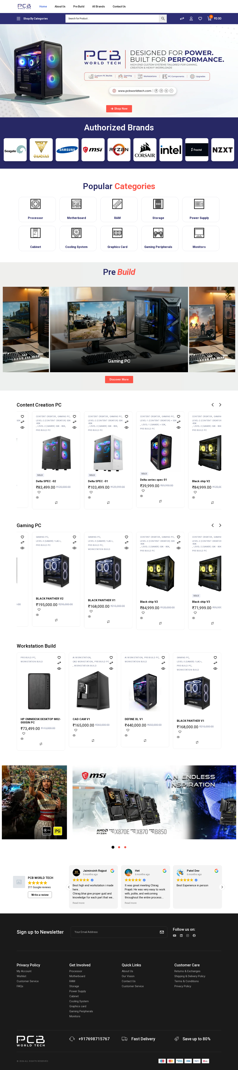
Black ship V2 (149, 481)
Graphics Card (117, 247)
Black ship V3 (201, 481)
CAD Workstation (83, 661)
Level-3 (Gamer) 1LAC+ (48, 541)
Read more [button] (78, 902)
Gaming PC (64, 416)
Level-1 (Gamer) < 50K (101, 424)
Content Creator (46, 416)
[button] (213, 404)
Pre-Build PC (43, 430)
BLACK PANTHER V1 (49, 600)
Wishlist (21, 976)
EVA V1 (197, 600)
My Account (24, 971)
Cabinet (35, 247)
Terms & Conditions (186, 981)
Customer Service (28, 981)
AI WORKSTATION (82, 657)
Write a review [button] (40, 894)
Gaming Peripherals (158, 247)
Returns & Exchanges (187, 971)
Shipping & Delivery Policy (189, 976)
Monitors (199, 247)
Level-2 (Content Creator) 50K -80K (53, 422)
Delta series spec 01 (101, 479)
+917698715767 (94, 1039)
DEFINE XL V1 (134, 719)
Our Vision (128, 976)
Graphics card (77, 1006)
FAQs (20, 986)
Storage (158, 218)
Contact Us (129, 981)
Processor (35, 218)
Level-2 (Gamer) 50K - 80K (51, 426)
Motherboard (76, 218)
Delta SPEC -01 (46, 481)
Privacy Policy (182, 986)
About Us (127, 971)
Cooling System (76, 247)
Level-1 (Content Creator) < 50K (106, 420)
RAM (117, 218)
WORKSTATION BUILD (47, 549)
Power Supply (199, 218)
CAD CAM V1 (81, 719)
